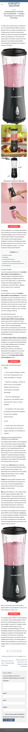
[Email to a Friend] (15, 651)
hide (17, 252)
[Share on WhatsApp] (7, 651)
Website (5, 707)
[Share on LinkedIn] (20, 651)
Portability (5, 257)
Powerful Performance (8, 259)
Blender (14, 9)
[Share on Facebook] (10, 651)
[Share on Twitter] (12, 651)
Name (5, 693)
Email (4, 700)
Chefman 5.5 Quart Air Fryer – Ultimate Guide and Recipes (7, 663)
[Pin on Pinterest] (18, 651)
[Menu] (2, 4)
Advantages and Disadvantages (11, 261)
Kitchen (24, 656)
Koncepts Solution (14, 4)
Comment (6, 680)
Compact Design (7, 255)
